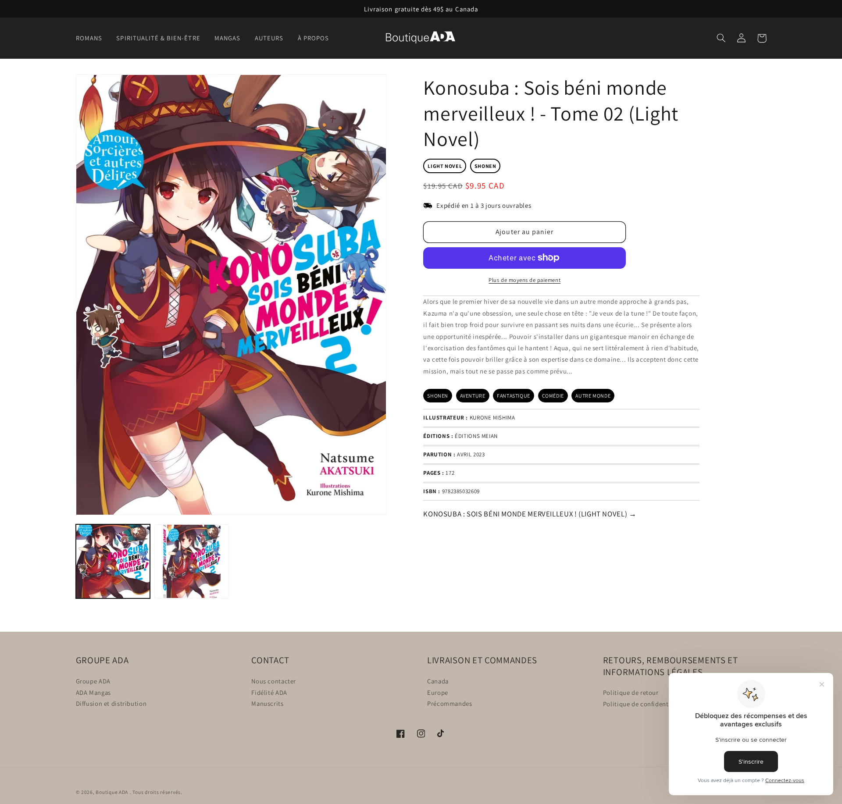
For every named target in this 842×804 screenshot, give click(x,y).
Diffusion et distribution (111, 703)
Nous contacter (273, 680)
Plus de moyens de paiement (524, 279)
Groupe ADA (93, 680)
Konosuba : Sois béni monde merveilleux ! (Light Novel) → (529, 513)
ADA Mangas (93, 692)
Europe (437, 692)
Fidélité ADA (269, 692)
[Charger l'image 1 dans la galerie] (113, 561)
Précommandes (449, 703)
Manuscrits (267, 703)
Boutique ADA (112, 792)
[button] (92, 38)
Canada (438, 680)
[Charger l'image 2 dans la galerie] (191, 561)
